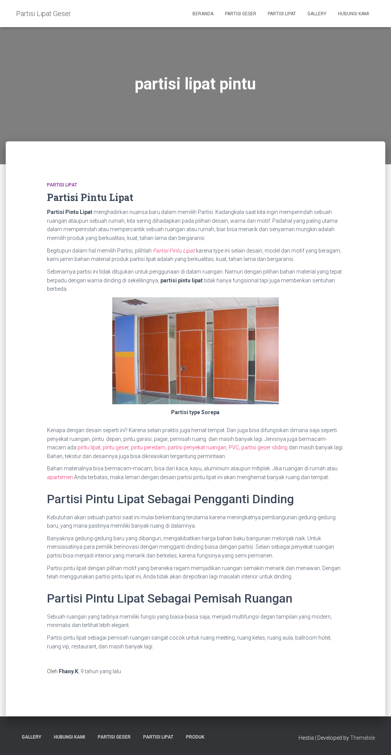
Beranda (202, 13)
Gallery (316, 13)
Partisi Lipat (282, 13)
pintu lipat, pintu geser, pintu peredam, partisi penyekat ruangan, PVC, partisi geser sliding (182, 447)
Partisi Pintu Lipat (90, 197)
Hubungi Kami (353, 13)
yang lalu (101, 671)
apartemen (60, 477)
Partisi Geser (240, 13)
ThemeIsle (362, 738)
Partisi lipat (62, 185)
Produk (195, 737)
